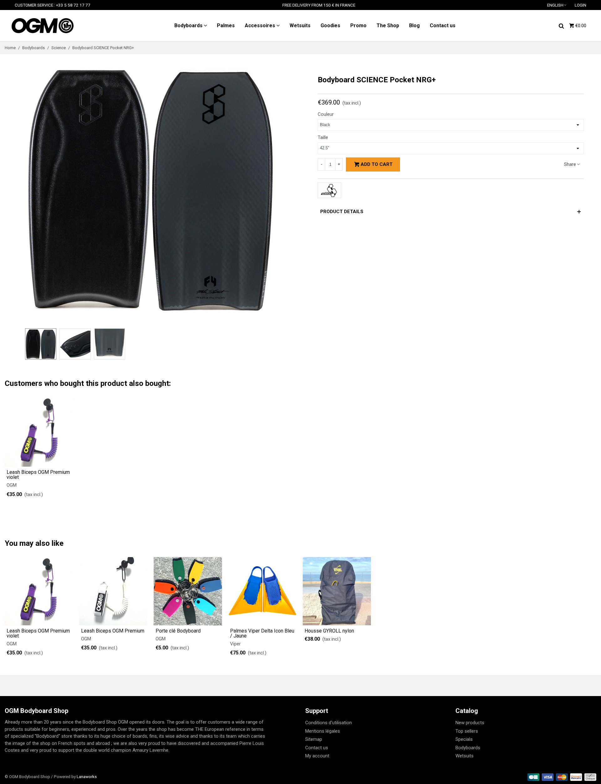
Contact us (442, 25)
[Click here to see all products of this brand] (329, 190)
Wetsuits (300, 25)
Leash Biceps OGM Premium (112, 630)
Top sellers (466, 731)
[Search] (561, 25)
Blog (414, 25)
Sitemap (313, 739)
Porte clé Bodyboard (178, 630)
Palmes (226, 25)
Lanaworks (87, 776)
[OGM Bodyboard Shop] (42, 25)
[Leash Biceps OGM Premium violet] (39, 432)
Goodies (330, 25)
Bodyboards (188, 25)
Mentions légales (322, 731)
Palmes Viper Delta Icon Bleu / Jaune (262, 633)
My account (317, 756)
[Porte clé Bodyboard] (188, 591)
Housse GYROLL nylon (329, 630)
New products (469, 722)
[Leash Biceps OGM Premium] (113, 591)
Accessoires (260, 25)
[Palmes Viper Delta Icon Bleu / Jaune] (262, 591)
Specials (464, 739)
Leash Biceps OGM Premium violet (38, 475)
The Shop (388, 25)
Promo (358, 25)
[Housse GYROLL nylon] (337, 591)
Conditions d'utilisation (328, 722)
